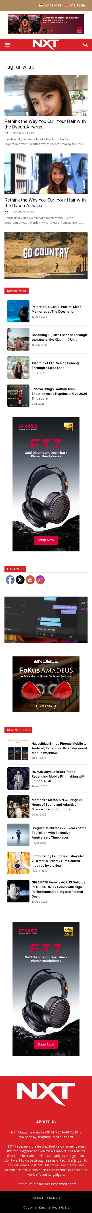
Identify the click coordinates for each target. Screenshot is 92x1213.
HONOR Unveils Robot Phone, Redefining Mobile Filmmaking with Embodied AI (58, 776)
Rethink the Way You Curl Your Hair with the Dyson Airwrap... (45, 124)
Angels (10, 192)
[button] (7, 45)
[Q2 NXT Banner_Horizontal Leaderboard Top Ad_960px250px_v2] (46, 33)
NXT (7, 133)
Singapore (53, 1198)
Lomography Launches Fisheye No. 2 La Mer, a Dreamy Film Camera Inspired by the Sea (58, 860)
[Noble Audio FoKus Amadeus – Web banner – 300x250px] (46, 711)
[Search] (85, 45)
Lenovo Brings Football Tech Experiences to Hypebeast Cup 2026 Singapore (59, 393)
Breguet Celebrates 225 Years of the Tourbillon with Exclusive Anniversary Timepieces (59, 832)
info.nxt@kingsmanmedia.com (54, 1184)
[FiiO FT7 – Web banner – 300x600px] (46, 550)
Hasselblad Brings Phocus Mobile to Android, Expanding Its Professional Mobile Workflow (59, 748)
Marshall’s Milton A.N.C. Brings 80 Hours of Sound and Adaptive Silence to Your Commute (57, 804)
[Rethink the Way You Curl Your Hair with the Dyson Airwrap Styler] (46, 95)
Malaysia (37, 1198)
